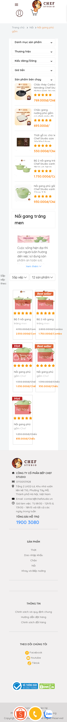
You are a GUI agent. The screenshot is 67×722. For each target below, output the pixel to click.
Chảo (33, 560)
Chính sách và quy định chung (33, 611)
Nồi (32, 27)
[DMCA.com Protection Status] (47, 686)
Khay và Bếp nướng (34, 570)
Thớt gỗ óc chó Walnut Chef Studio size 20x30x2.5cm (48, 138)
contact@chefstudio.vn (38, 498)
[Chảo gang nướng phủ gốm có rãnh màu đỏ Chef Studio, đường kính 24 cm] (23, 117)
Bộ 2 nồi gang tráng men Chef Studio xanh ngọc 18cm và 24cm (49, 164)
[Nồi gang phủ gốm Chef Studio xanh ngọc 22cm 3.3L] (23, 193)
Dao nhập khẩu (33, 555)
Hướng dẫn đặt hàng (33, 617)
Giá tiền (20, 70)
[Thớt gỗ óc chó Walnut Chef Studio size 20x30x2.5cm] (23, 142)
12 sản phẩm (41, 277)
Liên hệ (43, 708)
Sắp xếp (18, 277)
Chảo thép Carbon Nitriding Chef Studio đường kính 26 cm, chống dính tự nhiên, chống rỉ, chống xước (46, 91)
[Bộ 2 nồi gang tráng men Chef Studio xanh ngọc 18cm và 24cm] (23, 167)
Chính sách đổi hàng (33, 622)
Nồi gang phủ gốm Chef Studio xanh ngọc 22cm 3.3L (48, 189)
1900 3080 (27, 522)
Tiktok (35, 663)
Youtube (35, 657)
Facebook (35, 652)
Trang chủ (18, 27)
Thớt (33, 550)
